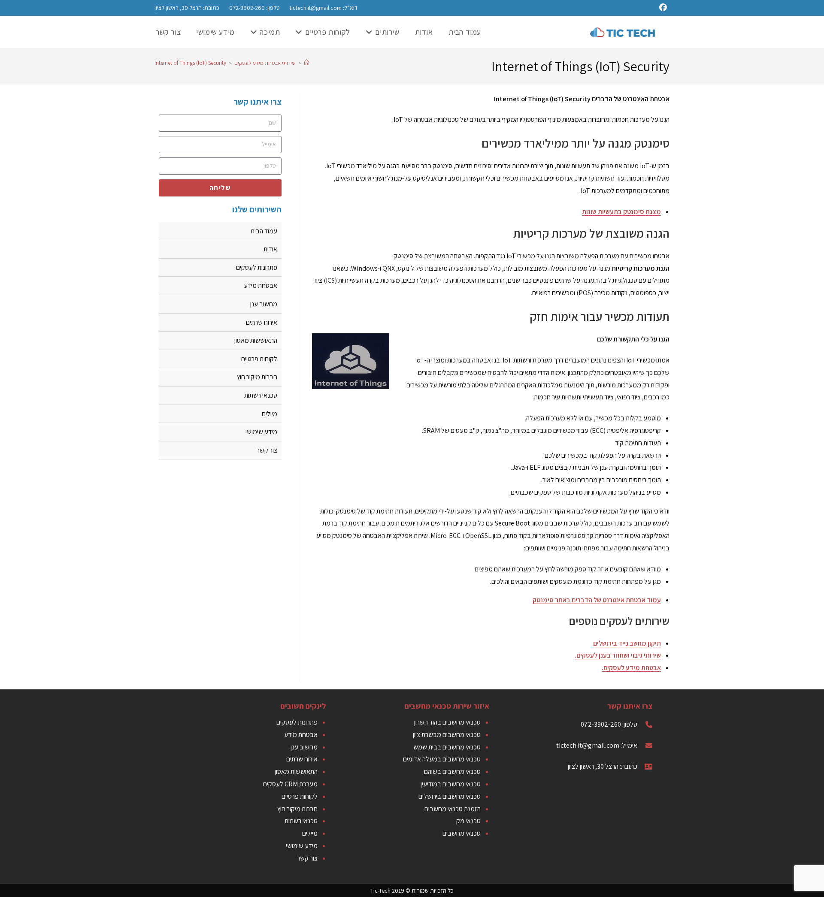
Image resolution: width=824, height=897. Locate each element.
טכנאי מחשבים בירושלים (449, 796)
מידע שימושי (261, 431)
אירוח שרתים (261, 322)
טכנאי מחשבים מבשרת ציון (447, 734)
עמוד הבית (264, 231)
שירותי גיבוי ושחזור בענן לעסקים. (618, 655)
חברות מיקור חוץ (257, 376)
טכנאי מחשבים (461, 833)
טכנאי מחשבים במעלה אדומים (442, 759)
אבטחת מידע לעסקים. (631, 667)
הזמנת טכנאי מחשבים (452, 808)
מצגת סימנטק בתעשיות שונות (621, 211)
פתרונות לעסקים (256, 267)
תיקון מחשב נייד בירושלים (627, 643)
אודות (270, 249)
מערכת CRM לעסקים (290, 783)
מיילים (269, 413)
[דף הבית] (306, 62)
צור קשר (267, 450)
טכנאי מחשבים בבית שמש (447, 747)
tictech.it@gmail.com (316, 8)
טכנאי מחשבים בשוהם (452, 771)
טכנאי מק (468, 820)
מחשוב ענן (263, 303)
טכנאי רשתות (260, 395)
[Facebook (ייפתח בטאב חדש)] (664, 7)
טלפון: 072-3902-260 (254, 8)
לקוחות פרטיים (259, 358)
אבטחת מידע (260, 285)
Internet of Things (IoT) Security (190, 62)
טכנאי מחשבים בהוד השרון (447, 722)
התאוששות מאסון (255, 340)
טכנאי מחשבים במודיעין (451, 783)
